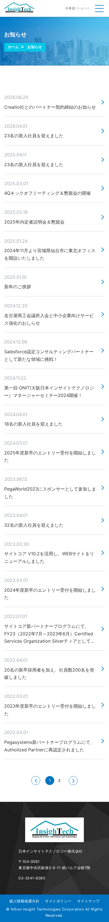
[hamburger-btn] (99, 8)
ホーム (13, 47)
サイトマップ (88, 901)
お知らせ (34, 47)
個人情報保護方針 (24, 901)
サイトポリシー (58, 901)
